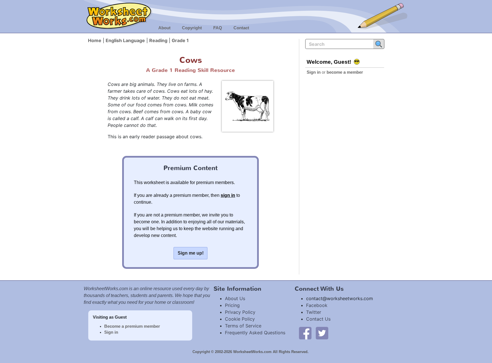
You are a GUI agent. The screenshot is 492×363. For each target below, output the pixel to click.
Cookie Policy (240, 319)
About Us (235, 298)
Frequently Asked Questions (255, 332)
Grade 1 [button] (180, 40)
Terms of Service (243, 326)
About (164, 28)
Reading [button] (158, 40)
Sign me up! (191, 253)
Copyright (192, 28)
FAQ (217, 28)
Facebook (316, 305)
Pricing (232, 305)
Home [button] (94, 40)
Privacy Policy (240, 312)
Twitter (313, 312)
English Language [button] (125, 40)
